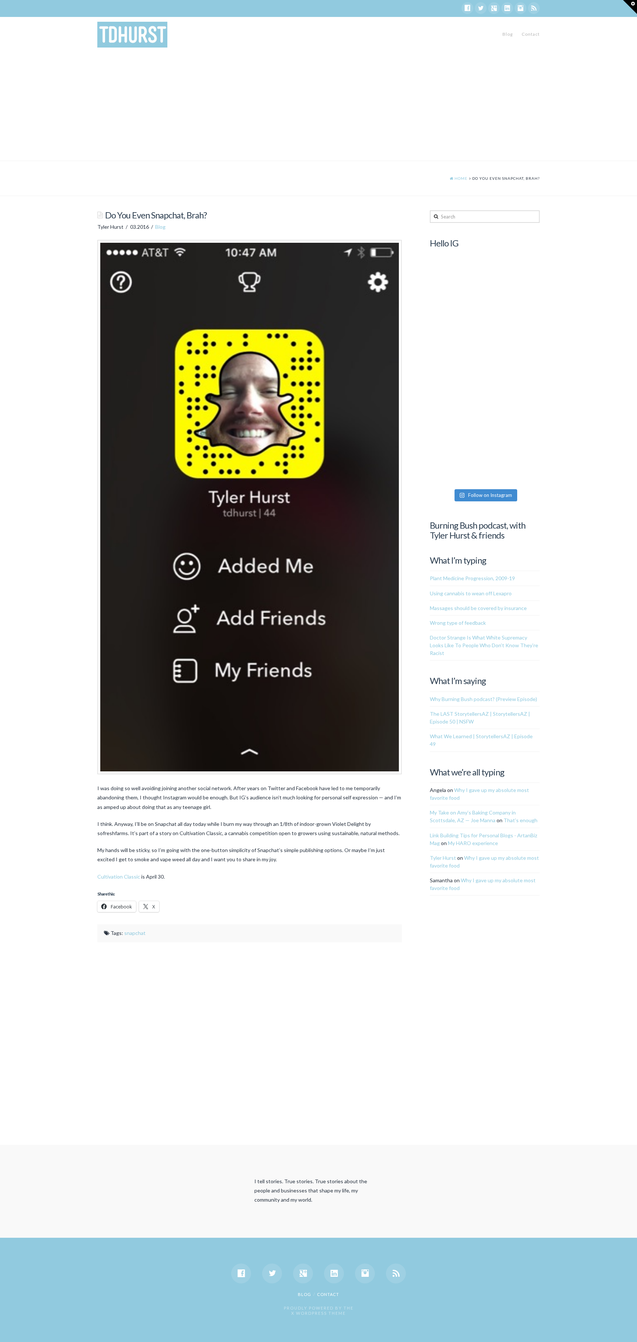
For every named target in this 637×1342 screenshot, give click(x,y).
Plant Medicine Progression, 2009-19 (472, 578)
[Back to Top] (626, 1331)
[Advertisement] (318, 105)
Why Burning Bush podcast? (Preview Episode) (483, 699)
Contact (531, 34)
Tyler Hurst (443, 858)
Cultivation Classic (118, 876)
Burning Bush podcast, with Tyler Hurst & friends (477, 530)
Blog (507, 34)
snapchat (135, 933)
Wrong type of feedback (458, 623)
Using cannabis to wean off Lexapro (471, 593)
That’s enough (520, 820)
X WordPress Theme (318, 1313)
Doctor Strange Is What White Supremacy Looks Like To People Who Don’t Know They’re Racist (484, 645)
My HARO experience (473, 843)
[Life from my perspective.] (132, 35)
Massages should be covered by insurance (478, 608)
